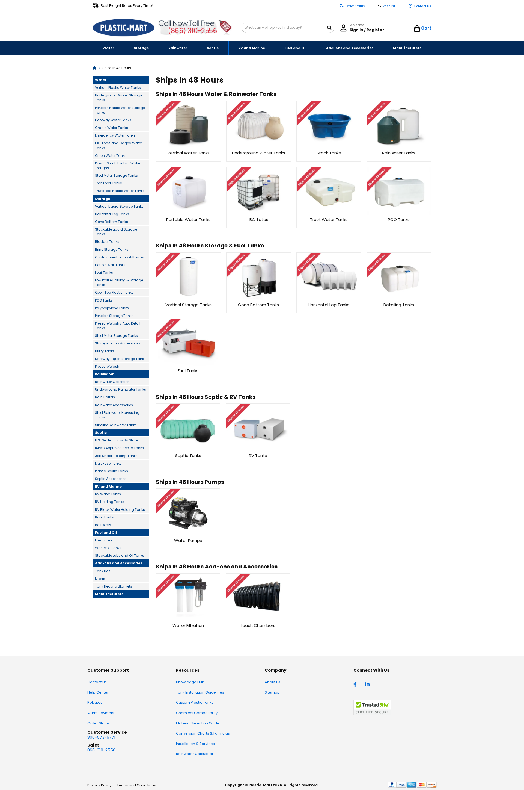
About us (272, 682)
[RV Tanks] (258, 450)
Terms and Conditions (136, 785)
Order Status (355, 6)
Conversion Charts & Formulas (203, 733)
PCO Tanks (104, 300)
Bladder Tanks (107, 241)
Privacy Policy (99, 785)
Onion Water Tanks (110, 155)
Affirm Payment (100, 712)
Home (95, 68)
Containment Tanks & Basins (119, 257)
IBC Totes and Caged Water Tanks (118, 145)
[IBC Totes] (259, 213)
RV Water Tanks (108, 494)
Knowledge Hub (190, 682)
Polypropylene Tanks (112, 308)
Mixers (100, 578)
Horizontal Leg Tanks (112, 214)
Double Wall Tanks (110, 265)
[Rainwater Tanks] (399, 147)
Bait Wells (103, 525)
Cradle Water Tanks (111, 127)
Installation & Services (195, 743)
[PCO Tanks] (399, 213)
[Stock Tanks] (329, 147)
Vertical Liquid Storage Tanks (119, 206)
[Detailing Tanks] (399, 299)
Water (100, 80)
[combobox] (288, 28)
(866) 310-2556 (192, 31)
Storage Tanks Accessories (117, 343)
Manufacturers (109, 594)
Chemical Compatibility (197, 712)
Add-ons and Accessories (118, 563)
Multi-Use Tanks (108, 463)
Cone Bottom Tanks (111, 221)
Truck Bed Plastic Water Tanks (120, 190)
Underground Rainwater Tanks (120, 389)
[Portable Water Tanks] (188, 213)
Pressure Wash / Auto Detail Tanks (117, 325)
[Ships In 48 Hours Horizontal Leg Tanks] (329, 299)
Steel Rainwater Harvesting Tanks (117, 415)
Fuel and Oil (106, 532)
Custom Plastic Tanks (194, 702)
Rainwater (104, 374)
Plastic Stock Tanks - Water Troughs (117, 165)
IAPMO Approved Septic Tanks (119, 448)
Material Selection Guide (197, 723)
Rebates (94, 702)
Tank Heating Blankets (113, 586)
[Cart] (417, 28)
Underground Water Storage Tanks (118, 97)
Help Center (98, 692)
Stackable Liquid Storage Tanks (116, 231)
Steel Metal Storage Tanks (116, 175)
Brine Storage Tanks (111, 249)
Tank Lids (103, 571)
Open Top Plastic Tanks (114, 292)
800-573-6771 (101, 737)
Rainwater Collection (112, 381)
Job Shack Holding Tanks (116, 455)
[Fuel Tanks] (188, 365)
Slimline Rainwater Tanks (116, 425)
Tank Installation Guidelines (200, 692)
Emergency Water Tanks (115, 135)
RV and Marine (108, 486)
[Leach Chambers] (258, 619)
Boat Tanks (104, 517)
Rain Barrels (105, 397)
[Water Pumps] (188, 534)
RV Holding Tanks (109, 501)
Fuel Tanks (103, 540)
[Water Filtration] (188, 619)
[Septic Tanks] (188, 450)
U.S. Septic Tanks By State (116, 440)
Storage (102, 198)
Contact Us (422, 6)
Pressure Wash (107, 366)
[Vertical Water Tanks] (188, 147)
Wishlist (389, 6)
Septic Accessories (110, 478)
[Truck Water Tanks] (329, 213)
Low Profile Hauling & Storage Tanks (119, 282)
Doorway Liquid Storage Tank (119, 358)
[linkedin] (368, 684)
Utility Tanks (105, 351)
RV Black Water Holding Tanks (120, 509)
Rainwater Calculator (194, 753)
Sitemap (272, 692)
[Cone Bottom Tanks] (259, 299)
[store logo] (123, 27)
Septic (101, 432)
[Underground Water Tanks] (259, 147)
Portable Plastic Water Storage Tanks (120, 110)
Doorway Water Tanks (113, 120)
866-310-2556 (101, 750)
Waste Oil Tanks (108, 548)
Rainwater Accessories (114, 405)
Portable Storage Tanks (114, 315)
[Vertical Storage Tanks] (188, 299)
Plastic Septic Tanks (111, 471)
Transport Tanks (108, 183)
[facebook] (356, 684)
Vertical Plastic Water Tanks (118, 87)
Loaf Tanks (104, 272)
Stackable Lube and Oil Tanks (119, 555)
